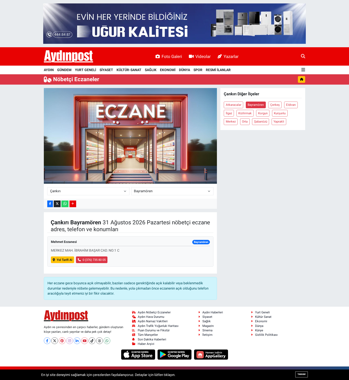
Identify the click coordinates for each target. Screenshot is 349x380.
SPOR (197, 70)
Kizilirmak (245, 113)
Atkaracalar (233, 105)
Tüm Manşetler (148, 335)
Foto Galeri (172, 56)
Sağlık (206, 321)
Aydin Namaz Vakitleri (153, 321)
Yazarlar (231, 56)
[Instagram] (69, 340)
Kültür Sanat (263, 317)
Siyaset (207, 317)
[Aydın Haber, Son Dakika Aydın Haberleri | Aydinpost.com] (68, 56)
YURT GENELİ (85, 70)
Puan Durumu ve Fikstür (154, 330)
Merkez (231, 121)
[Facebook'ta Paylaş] (50, 203)
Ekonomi (261, 321)
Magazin (208, 326)
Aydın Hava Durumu (151, 317)
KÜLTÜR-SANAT (129, 70)
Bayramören (256, 105)
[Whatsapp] (107, 340)
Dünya (259, 326)
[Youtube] (84, 340)
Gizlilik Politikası (266, 335)
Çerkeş (275, 105)
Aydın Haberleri (212, 312)
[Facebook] (47, 340)
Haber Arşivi (146, 344)
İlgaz (229, 113)
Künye (259, 330)
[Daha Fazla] (72, 203)
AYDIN (49, 70)
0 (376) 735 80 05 (94, 260)
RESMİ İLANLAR (218, 70)
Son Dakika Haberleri (152, 339)
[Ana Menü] (303, 70)
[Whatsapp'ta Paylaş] (64, 203)
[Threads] (99, 340)
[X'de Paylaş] (57, 203)
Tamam (301, 374)
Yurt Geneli (262, 312)
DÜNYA (184, 70)
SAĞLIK (151, 70)
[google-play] (175, 354)
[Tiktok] (92, 340)
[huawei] (211, 354)
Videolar (203, 56)
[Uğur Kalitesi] (174, 23)
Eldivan (291, 105)
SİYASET (106, 70)
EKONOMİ (168, 70)
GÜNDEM (64, 70)
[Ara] (303, 56)
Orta (245, 121)
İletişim (207, 335)
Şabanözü (260, 121)
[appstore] (138, 354)
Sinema (207, 330)
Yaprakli (278, 121)
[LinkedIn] (77, 340)
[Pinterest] (62, 340)
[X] (54, 340)
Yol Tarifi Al (64, 260)
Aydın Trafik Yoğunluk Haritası (158, 326)
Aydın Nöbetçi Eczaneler (154, 312)
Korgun (263, 113)
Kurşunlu (280, 113)
